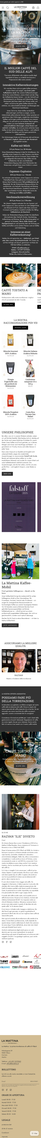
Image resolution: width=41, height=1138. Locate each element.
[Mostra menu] (2, 7)
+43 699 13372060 (14, 1061)
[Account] (33, 7)
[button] (7, 7)
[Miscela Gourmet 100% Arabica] (11, 340)
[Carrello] (38, 7)
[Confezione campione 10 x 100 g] (30, 368)
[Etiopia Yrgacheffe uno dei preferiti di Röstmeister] (11, 368)
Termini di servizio (6, 1086)
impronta (5, 1137)
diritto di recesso (7, 1128)
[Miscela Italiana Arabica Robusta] (30, 340)
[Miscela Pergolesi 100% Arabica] (11, 401)
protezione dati (6, 1124)
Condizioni (5, 1133)
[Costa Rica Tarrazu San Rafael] (30, 401)
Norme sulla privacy (30, 1085)
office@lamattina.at (23, 248)
